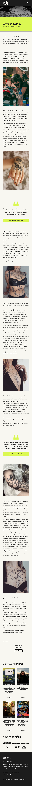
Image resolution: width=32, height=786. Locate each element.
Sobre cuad (22, 779)
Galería (10, 779)
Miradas (5, 779)
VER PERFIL (18, 650)
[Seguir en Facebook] (4, 775)
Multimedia (16, 779)
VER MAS (9, 697)
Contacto (5, 781)
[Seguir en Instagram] (7, 775)
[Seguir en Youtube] (10, 775)
